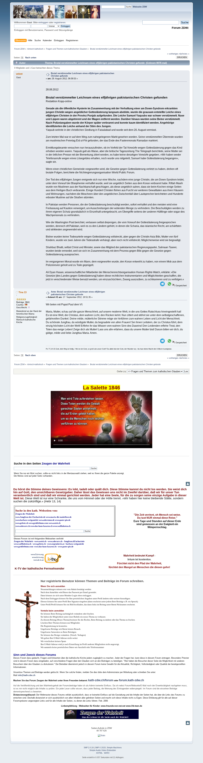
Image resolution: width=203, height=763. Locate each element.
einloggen (43, 22)
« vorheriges (172, 54)
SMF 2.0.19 (89, 748)
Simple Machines (114, 748)
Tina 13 (22, 292)
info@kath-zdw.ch (26, 675)
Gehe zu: (121, 371)
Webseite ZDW (140, 7)
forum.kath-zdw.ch (131, 680)
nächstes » (184, 54)
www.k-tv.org (38, 557)
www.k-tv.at (38, 560)
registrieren (59, 22)
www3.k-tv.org (37, 554)
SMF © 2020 (100, 748)
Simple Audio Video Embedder (102, 750)
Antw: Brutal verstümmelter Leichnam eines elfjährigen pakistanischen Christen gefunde (78, 293)
